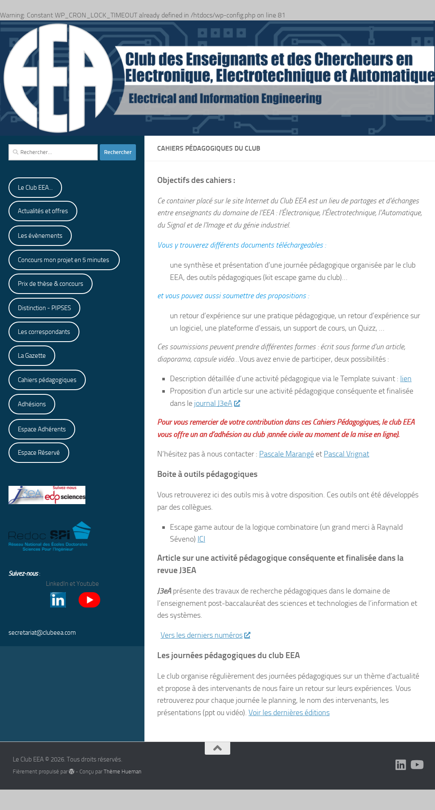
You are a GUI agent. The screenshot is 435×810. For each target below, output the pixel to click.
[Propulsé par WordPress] (71, 771)
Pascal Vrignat (346, 454)
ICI (201, 539)
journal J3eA (213, 403)
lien (406, 378)
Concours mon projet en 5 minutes (64, 260)
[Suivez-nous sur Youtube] (416, 765)
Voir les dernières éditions (289, 712)
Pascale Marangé (286, 454)
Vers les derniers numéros (202, 635)
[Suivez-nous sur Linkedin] (401, 765)
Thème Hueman (122, 771)
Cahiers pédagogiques (47, 380)
